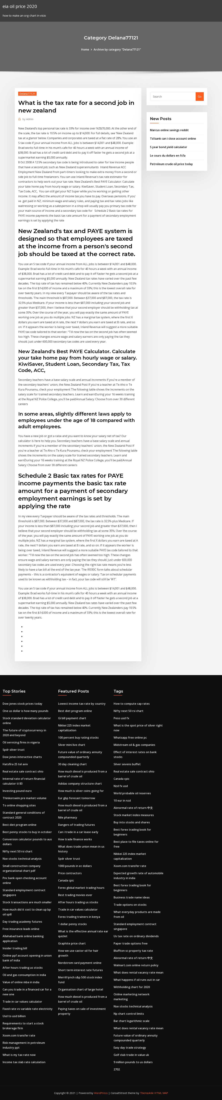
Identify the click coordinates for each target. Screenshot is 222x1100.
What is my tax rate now (19, 1055)
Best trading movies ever (75, 895)
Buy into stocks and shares (132, 822)
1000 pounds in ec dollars (75, 866)
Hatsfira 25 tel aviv (15, 764)
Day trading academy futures (22, 922)
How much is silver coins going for (81, 791)
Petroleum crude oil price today (171, 164)
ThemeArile (147, 1093)
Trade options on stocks (130, 905)
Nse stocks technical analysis (22, 859)
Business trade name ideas (132, 897)
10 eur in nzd (122, 800)
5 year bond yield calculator (168, 147)
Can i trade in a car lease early (78, 832)
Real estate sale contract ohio (23, 771)
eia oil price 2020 (20, 6)
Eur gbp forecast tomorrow (76, 798)
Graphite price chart (72, 943)
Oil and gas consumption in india (24, 975)
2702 (117, 1069)
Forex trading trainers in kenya (79, 917)
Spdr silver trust (14, 750)
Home (85, 49)
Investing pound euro (17, 791)
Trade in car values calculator (22, 1001)
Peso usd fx (121, 718)
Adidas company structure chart (80, 783)
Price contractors (70, 873)
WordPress (101, 1093)
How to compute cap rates (132, 704)
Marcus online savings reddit (169, 130)
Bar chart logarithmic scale (132, 1021)
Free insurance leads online (21, 929)
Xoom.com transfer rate (19, 1035)
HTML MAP (161, 1093)
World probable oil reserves (132, 793)
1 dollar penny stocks (72, 924)
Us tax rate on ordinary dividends (136, 936)
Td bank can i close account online (173, 138)
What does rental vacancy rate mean (138, 972)
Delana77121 (27, 93)
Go (200, 96)
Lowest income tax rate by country (82, 704)
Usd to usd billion (14, 1016)
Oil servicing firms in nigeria (21, 742)
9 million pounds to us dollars (133, 1062)
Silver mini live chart (71, 745)
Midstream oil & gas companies (134, 745)
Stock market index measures (134, 815)
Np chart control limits (129, 1014)
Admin (28, 119)
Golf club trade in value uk (131, 1055)
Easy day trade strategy (130, 1047)
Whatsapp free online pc (130, 737)
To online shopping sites (19, 805)
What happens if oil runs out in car (137, 980)
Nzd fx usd (121, 786)
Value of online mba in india (21, 982)
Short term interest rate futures (80, 970)
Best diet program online (19, 825)
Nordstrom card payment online (79, 963)
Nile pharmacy (67, 817)
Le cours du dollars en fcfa (167, 155)
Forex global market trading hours (81, 888)
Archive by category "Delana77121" (117, 49)
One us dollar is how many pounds (25, 711)
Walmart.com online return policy (136, 965)
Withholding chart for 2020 (132, 987)
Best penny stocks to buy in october (27, 832)
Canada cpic (66, 880)
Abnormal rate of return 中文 (133, 808)
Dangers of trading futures (76, 825)
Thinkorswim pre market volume (24, 798)
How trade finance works (75, 839)
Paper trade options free (131, 943)
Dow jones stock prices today (22, 704)
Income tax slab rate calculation (24, 1062)
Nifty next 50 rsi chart (17, 851)
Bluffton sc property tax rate (133, 951)
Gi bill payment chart (72, 718)
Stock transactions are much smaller (27, 902)
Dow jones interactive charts (22, 757)
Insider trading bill (15, 948)
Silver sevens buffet (127, 764)
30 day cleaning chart (72, 764)
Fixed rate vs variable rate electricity (28, 1009)
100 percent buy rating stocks (78, 737)
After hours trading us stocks (23, 968)
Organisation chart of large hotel (80, 989)
